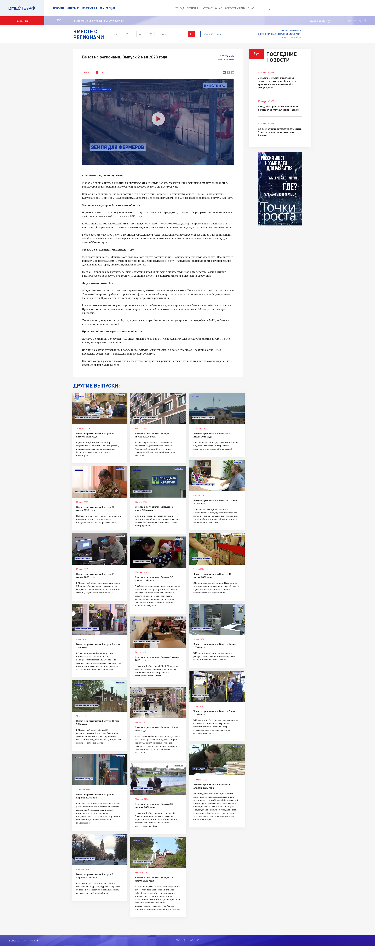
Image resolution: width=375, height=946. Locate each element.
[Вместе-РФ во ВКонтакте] (349, 21)
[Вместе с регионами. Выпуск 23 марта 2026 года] (158, 852)
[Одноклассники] (228, 72)
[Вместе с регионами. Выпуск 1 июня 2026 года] (158, 632)
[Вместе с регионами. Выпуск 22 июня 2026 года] (158, 552)
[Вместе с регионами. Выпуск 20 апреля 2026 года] (158, 779)
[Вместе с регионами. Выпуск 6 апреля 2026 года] (99, 849)
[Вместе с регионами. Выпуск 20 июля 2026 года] (99, 482)
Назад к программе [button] (225, 59)
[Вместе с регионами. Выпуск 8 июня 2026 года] (99, 619)
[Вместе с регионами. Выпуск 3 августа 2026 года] (158, 408)
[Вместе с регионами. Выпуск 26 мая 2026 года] (217, 619)
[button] (268, 8)
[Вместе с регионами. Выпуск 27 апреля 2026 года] (99, 769)
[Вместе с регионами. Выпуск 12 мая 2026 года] (158, 702)
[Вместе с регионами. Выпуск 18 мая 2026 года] (99, 696)
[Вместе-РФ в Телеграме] (360, 21)
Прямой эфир (22, 20)
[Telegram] (232, 72)
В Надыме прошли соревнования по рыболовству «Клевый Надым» (278, 108)
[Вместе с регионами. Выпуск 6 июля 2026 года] (217, 475)
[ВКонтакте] (224, 72)
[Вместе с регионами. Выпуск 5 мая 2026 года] (217, 686)
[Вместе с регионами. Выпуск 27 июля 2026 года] (217, 408)
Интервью (73, 8)
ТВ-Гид (179, 8)
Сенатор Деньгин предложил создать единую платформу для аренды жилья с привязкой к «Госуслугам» (277, 82)
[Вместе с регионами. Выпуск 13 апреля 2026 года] (217, 759)
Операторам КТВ (235, 8)
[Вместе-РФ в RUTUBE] (365, 21)
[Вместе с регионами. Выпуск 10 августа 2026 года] (99, 408)
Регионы (192, 8)
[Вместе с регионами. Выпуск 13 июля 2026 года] (158, 482)
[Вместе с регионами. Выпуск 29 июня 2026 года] (99, 549)
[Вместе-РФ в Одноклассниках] (355, 21)
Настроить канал (211, 8)
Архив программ (212, 34)
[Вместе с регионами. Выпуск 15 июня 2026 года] (217, 549)
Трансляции (107, 8)
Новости (58, 8)
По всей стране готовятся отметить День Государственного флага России (280, 132)
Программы (89, 8)
